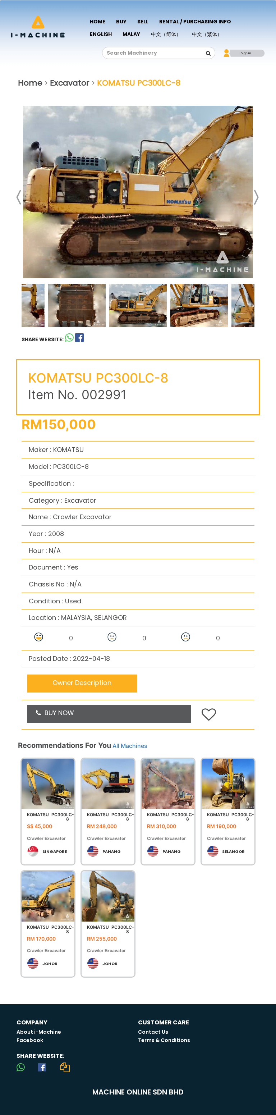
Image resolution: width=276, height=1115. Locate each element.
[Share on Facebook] (42, 1067)
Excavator (69, 82)
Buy (121, 21)
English (101, 34)
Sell (142, 21)
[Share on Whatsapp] (69, 339)
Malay (131, 34)
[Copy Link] (65, 1067)
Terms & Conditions (164, 1040)
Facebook (30, 1040)
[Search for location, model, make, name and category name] (208, 53)
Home (97, 21)
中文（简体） (166, 34)
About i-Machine (39, 1032)
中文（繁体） (207, 34)
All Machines (129, 745)
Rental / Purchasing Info (195, 21)
